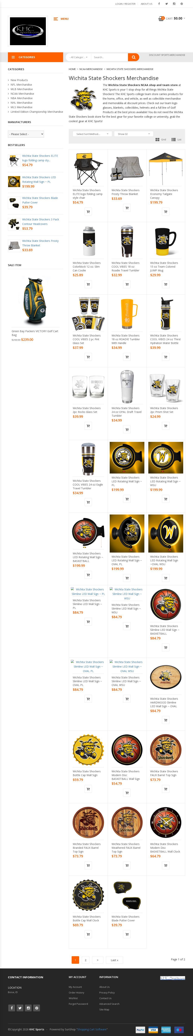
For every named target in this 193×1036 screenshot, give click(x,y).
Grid (163, 139)
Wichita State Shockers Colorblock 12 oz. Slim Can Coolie (87, 266)
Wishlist (73, 998)
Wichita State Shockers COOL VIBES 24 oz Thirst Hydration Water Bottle (165, 339)
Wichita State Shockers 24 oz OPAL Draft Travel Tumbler (127, 411)
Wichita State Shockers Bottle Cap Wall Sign (87, 773)
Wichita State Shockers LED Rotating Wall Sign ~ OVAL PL (127, 560)
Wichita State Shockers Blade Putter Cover (125, 918)
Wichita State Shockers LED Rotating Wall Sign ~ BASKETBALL (88, 557)
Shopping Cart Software (91, 1029)
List (179, 139)
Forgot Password (78, 1004)
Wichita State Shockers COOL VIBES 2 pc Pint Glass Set (87, 339)
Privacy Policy (107, 992)
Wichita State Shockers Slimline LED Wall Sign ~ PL (87, 604)
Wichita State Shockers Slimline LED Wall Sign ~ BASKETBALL (164, 629)
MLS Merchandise (21, 107)
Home (72, 69)
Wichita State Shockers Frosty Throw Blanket (125, 192)
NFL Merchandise (21, 84)
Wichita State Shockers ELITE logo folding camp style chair (88, 193)
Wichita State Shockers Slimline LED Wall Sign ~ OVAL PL (87, 681)
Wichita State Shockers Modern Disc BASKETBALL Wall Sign (126, 775)
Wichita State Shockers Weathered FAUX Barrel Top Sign (126, 847)
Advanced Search (109, 1004)
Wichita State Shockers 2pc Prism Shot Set (164, 410)
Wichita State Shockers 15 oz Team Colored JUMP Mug (164, 266)
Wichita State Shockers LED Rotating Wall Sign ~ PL (127, 481)
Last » (114, 960)
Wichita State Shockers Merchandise (129, 69)
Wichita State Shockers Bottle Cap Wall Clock (87, 918)
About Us (146, 3)
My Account (75, 987)
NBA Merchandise (21, 98)
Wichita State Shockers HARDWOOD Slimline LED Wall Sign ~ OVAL (164, 702)
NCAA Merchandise (91, 69)
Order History (76, 992)
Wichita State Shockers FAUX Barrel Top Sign (164, 773)
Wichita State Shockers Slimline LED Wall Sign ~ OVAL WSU (126, 681)
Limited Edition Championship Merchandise (36, 111)
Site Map (104, 1009)
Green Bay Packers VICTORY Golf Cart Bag (35, 333)
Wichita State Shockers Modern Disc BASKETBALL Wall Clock (165, 847)
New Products (19, 80)
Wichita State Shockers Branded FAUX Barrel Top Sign (87, 847)
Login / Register (125, 3)
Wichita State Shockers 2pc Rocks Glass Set (87, 410)
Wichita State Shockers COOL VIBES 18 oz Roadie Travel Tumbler (125, 266)
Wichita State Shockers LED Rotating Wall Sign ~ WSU (165, 481)
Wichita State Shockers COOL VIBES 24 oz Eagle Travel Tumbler (88, 484)
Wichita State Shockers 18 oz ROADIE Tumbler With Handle (126, 339)
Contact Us (105, 998)
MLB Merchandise (21, 89)
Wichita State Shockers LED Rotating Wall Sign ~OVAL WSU (164, 560)
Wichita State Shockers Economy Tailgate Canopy (164, 193)
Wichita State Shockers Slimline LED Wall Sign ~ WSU (126, 608)
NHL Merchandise (21, 102)
